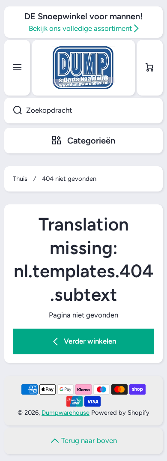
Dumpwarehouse (65, 412)
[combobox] (83, 110)
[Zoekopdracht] (13, 110)
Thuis (20, 179)
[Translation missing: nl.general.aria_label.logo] (83, 68)
